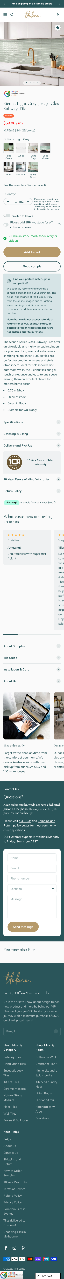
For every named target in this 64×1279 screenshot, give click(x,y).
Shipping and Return (12, 1162)
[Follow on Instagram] (14, 1248)
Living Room (43, 1093)
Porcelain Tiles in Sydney (14, 1211)
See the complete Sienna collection (26, 185)
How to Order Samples (12, 1173)
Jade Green (8, 157)
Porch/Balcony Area (45, 1109)
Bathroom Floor (45, 1064)
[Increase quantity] (28, 201)
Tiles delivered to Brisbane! (14, 1223)
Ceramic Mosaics (14, 1088)
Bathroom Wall (45, 1057)
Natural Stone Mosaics (12, 1097)
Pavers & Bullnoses (16, 1120)
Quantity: (9, 194)
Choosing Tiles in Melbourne (14, 1234)
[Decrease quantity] (8, 201)
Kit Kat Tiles (11, 1082)
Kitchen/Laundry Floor (46, 1084)
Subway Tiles (12, 1057)
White (21, 155)
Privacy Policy (12, 1202)
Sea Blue (20, 174)
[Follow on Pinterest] (23, 1248)
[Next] (60, 4)
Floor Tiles (10, 1106)
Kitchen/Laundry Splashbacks (46, 1073)
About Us (9, 1146)
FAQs (7, 1139)
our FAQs (25, 821)
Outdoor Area (44, 1100)
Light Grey (33, 157)
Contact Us (10, 1152)
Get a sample (32, 266)
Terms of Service (14, 1189)
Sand (8, 174)
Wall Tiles (9, 1113)
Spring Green (33, 176)
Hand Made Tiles (14, 1064)
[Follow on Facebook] (5, 1248)
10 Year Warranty (15, 1182)
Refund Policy (12, 1195)
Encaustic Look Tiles (13, 1073)
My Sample (49, 1276)
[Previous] (4, 4)
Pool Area (42, 1118)
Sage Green (45, 157)
